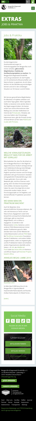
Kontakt (16, 402)
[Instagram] (18, 321)
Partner (3, 402)
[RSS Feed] (28, 321)
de (3, 2)
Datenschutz (5, 405)
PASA (26, 234)
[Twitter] (13, 321)
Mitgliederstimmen (18, 344)
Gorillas (16, 400)
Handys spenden (10, 386)
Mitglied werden (18, 351)
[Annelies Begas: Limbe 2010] (18, 271)
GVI (13, 247)
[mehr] (6, 299)
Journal (29, 400)
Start (3, 400)
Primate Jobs (16, 113)
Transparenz (16, 405)
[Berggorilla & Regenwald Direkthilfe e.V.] (11, 7)
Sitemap (24, 405)
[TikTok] (23, 321)
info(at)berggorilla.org (8, 377)
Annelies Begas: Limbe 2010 (17, 257)
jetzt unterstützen (18, 356)
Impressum (25, 402)
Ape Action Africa (17, 249)
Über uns (9, 400)
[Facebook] (8, 321)
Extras (10, 402)
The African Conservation (14, 236)
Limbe (16, 225)
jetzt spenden (33, 1)
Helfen (23, 400)
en (7, 2)
